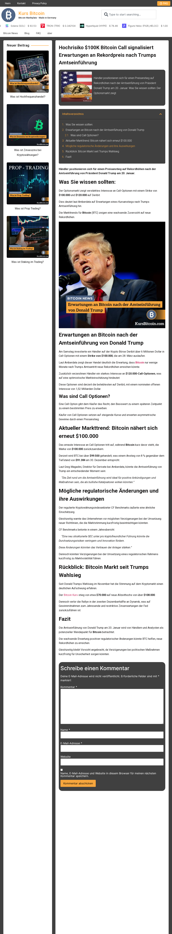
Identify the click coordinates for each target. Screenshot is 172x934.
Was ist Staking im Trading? (27, 262)
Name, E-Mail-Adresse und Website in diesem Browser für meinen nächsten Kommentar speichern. (108, 774)
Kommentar (68, 687)
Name (65, 729)
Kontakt (21, 3)
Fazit (68, 156)
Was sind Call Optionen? (85, 135)
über (49, 33)
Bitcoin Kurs (71, 595)
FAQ (38, 33)
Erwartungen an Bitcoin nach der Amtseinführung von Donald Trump (105, 130)
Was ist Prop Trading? (28, 208)
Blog (27, 33)
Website (65, 756)
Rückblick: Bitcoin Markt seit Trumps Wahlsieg (92, 151)
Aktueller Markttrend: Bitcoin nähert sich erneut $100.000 (99, 140)
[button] (160, 114)
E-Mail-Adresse (71, 743)
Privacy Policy (39, 3)
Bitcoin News (10, 33)
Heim (8, 3)
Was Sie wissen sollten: (79, 124)
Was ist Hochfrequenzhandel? (27, 96)
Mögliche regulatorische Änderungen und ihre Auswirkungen (100, 146)
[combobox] (128, 14)
